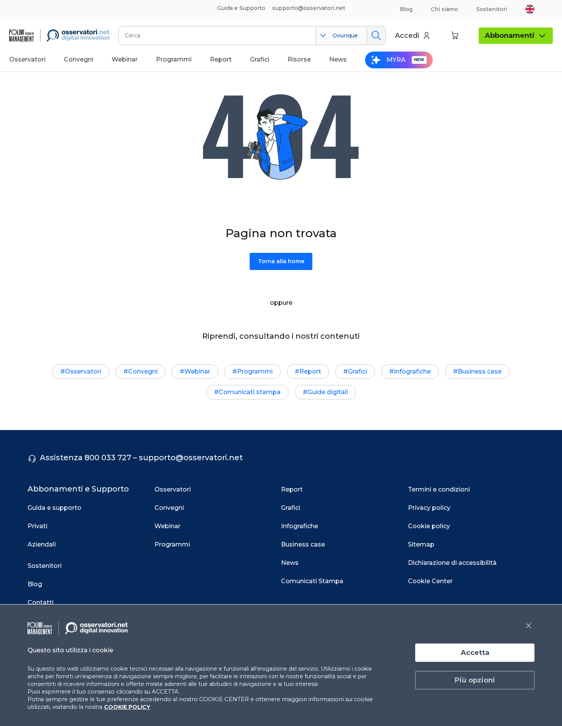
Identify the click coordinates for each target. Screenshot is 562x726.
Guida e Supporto (241, 8)
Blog (406, 9)
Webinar (197, 371)
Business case (480, 371)
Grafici (357, 371)
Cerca (376, 35)
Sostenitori (491, 9)
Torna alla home (281, 261)
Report (310, 371)
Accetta (475, 652)
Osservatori (83, 371)
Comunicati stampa (250, 392)
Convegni (143, 371)
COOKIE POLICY (127, 706)
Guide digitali (327, 392)
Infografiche (412, 371)
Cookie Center (430, 581)
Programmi (255, 371)
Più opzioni (475, 680)
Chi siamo (444, 9)
